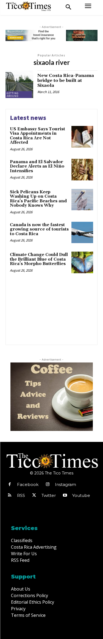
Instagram (65, 484)
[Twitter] (34, 495)
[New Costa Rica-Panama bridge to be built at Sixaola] (19, 84)
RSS (21, 495)
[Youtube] (65, 495)
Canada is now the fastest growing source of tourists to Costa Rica (39, 229)
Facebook (27, 484)
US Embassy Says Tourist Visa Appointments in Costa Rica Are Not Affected (37, 135)
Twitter (48, 495)
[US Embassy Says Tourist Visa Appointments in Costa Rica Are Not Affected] (82, 137)
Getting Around (13, 94)
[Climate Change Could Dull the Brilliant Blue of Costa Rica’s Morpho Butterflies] (82, 262)
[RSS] (9, 495)
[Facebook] (9, 484)
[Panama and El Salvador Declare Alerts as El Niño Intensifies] (82, 169)
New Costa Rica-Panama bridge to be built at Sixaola (65, 80)
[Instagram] (47, 484)
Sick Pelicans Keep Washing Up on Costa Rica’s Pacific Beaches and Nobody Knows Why (38, 198)
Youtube (81, 495)
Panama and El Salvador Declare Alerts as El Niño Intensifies (37, 166)
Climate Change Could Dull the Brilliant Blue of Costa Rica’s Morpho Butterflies (39, 259)
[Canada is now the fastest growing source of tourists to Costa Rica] (82, 232)
